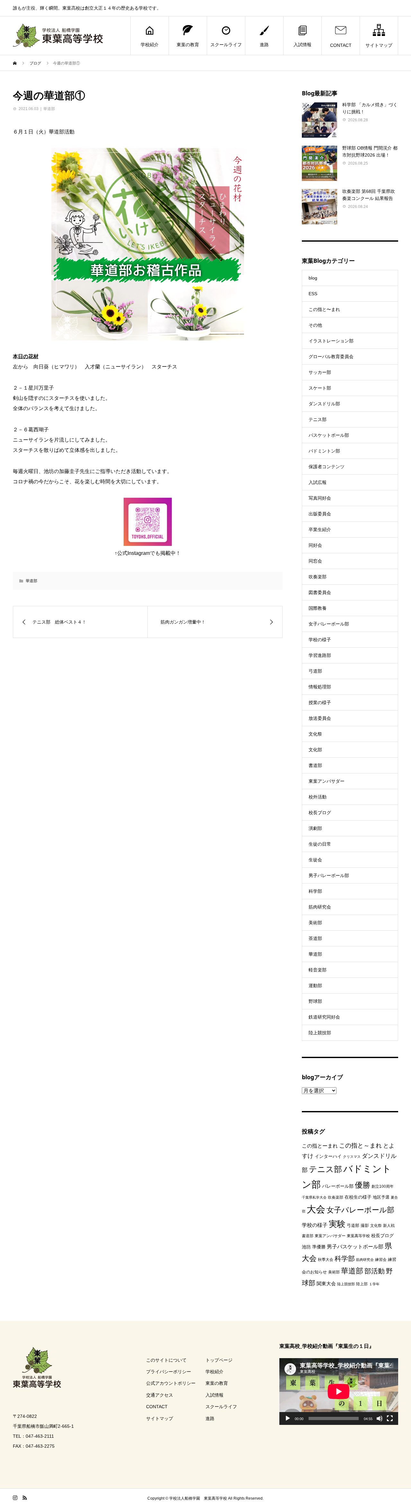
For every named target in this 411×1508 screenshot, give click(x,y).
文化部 (315, 749)
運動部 (315, 985)
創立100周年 (383, 1186)
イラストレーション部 (331, 340)
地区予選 (381, 1197)
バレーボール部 (338, 1186)
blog (313, 277)
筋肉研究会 (320, 906)
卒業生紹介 (320, 529)
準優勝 (319, 1246)
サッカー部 (320, 372)
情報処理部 (320, 686)
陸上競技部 (320, 1032)
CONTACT (341, 45)
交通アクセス (159, 1395)
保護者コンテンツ (327, 466)
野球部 (315, 1001)
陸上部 (362, 1284)
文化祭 (315, 734)
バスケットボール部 (329, 435)
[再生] (287, 1418)
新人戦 (389, 1225)
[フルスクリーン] (390, 1418)
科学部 (315, 891)
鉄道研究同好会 (324, 1017)
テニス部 (318, 419)
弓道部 (315, 671)
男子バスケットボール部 (355, 1246)
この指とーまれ (320, 1146)
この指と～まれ (360, 1145)
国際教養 (318, 608)
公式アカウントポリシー (171, 1383)
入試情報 (302, 44)
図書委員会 (320, 592)
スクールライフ (226, 44)
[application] (338, 1391)
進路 (264, 44)
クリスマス (352, 1157)
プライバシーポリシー (168, 1371)
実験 (337, 1223)
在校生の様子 (358, 1197)
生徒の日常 (320, 844)
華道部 (49, 109)
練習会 (381, 1259)
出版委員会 (320, 513)
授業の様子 (320, 702)
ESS (313, 293)
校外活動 (318, 796)
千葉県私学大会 (314, 1197)
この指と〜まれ (324, 309)
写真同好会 (320, 498)
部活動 (374, 1271)
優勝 (362, 1185)
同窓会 (315, 561)
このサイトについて (166, 1360)
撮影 (365, 1225)
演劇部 (315, 828)
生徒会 (315, 859)
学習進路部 (320, 655)
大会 (316, 1209)
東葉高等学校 (358, 1236)
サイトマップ (378, 45)
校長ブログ (320, 812)
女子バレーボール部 (329, 623)
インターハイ (328, 1156)
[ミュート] (379, 1418)
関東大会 (326, 1283)
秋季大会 (325, 1260)
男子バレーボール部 (329, 875)
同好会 (315, 545)
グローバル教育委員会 (331, 356)
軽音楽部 (318, 969)
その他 (315, 325)
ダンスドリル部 (324, 403)
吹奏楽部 (318, 576)
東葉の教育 (188, 44)
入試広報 (318, 482)
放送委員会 (320, 718)
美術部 (315, 922)
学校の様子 (320, 639)
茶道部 (315, 938)
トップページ (219, 1360)
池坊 (306, 1246)
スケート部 (320, 388)
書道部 (315, 765)
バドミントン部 (324, 450)
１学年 (374, 1284)
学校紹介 (150, 44)
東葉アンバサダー (327, 781)
